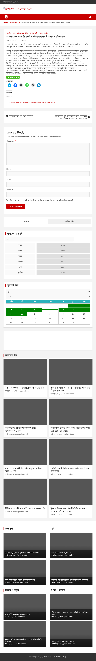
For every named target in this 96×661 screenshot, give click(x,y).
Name (9, 169)
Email (9, 179)
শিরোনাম (40, 33)
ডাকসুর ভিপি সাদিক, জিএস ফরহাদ (63, 641)
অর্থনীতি (8, 33)
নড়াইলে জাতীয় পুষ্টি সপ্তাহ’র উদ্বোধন (21, 116)
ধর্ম (52, 528)
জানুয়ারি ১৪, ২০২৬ (11, 391)
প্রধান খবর (28, 33)
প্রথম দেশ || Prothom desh (54, 657)
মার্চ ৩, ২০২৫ (9, 617)
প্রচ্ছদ (22, 33)
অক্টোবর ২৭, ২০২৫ (56, 474)
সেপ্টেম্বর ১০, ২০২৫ (58, 644)
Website (9, 190)
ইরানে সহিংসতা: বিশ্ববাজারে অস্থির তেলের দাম (24, 387)
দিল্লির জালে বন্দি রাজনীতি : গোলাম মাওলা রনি (25, 508)
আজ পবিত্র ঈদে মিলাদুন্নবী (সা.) (62, 553)
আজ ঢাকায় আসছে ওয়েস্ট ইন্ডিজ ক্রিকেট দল (20, 580)
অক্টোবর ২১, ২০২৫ (11, 555)
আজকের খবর (11, 355)
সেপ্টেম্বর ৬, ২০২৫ (57, 555)
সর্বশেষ (26, 221)
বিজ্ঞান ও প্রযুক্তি (12, 590)
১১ (22, 314)
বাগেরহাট (34, 33)
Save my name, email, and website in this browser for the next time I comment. (41, 200)
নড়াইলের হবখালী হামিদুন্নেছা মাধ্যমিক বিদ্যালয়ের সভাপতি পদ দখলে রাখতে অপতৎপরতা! (71, 117)
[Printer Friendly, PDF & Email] (13, 77)
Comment (11, 141)
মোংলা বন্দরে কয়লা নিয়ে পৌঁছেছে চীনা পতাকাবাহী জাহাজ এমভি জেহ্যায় (33, 103)
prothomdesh (22, 40)
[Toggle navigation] (6, 17)
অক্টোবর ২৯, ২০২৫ (11, 434)
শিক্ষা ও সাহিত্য (58, 590)
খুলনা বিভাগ (16, 33)
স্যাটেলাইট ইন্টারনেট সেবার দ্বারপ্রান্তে (17, 614)
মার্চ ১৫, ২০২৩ (9, 644)
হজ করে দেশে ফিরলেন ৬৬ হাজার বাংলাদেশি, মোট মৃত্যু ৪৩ (71, 580)
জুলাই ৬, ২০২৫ (56, 582)
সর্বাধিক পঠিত (69, 221)
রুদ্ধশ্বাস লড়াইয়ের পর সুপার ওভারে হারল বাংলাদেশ (22, 553)
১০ (11, 314)
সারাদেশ (46, 33)
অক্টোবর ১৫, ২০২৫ (11, 582)
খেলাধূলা (9, 528)
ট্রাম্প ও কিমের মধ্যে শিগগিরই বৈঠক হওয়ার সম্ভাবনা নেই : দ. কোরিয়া (69, 510)
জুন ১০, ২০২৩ (11, 40)
